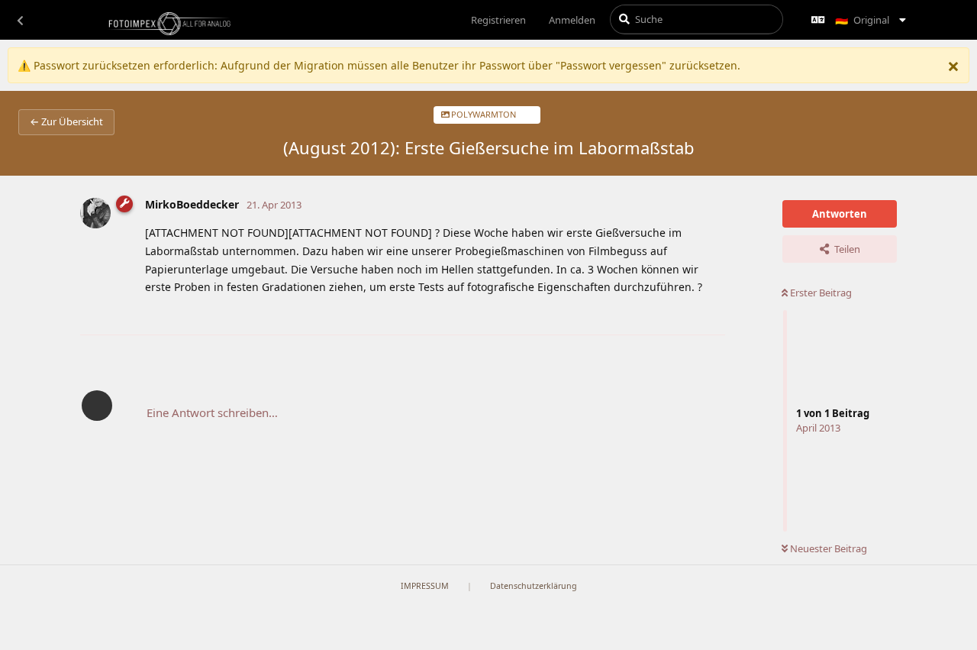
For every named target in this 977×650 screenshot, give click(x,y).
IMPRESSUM (425, 585)
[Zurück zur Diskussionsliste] (20, 20)
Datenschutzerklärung (533, 585)
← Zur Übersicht (66, 121)
